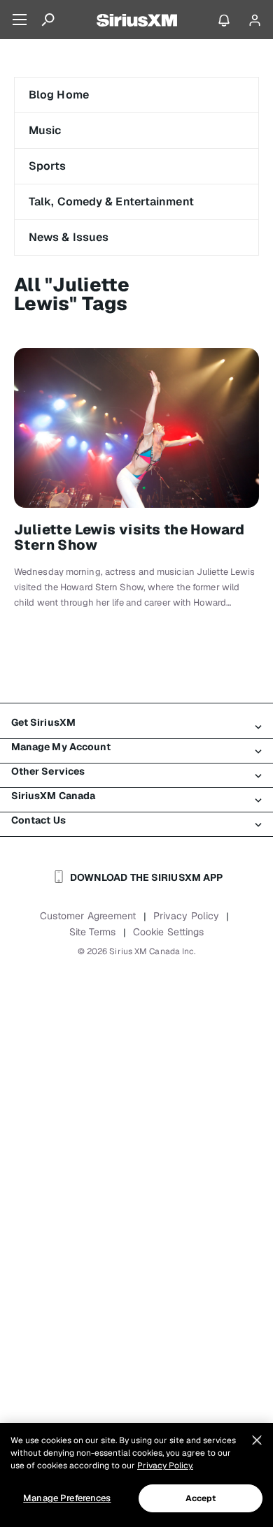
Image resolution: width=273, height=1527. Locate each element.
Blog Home (59, 94)
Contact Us (38, 820)
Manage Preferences (67, 1498)
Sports (47, 166)
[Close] (257, 1440)
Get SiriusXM (43, 722)
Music (45, 130)
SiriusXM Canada (53, 795)
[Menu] (19, 19)
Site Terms (92, 932)
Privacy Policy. (165, 1465)
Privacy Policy (186, 915)
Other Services (48, 771)
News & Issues (68, 237)
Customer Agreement (88, 915)
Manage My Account (61, 746)
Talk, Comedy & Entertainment (111, 201)
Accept (201, 1498)
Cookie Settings (168, 932)
